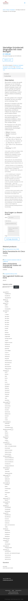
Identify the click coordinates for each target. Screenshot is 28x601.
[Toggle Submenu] (7, 292)
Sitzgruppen (5, 66)
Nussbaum (12, 9)
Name (6, 217)
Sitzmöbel (10, 66)
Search (16, 287)
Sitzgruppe (13, 68)
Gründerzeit (15, 65)
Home (4, 9)
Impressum (7, 590)
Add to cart (7, 60)
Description (6, 73)
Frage (6, 235)
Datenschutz (18, 590)
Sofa (22, 68)
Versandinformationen (13, 593)
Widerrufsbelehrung (13, 592)
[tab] (14, 74)
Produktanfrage (7, 76)
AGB (13, 590)
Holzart (7, 9)
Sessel (9, 68)
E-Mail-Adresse (8, 221)
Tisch (4, 70)
